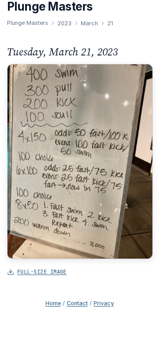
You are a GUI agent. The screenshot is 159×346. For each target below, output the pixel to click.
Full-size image (42, 271)
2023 (64, 23)
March (89, 23)
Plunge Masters (27, 23)
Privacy (104, 303)
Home (53, 303)
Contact (77, 303)
